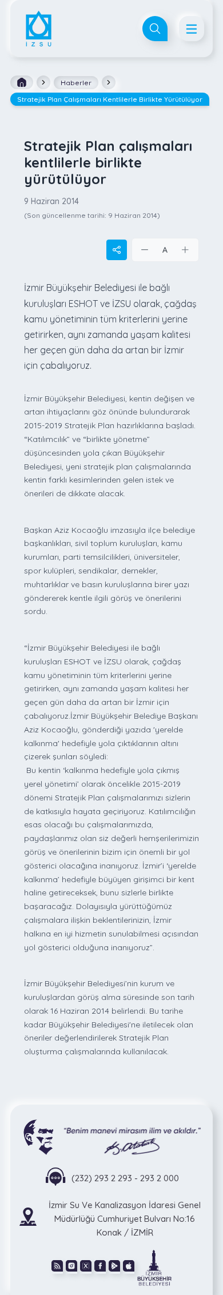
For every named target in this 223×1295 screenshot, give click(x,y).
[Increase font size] (185, 250)
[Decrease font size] (145, 250)
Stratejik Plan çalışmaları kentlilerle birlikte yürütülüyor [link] (109, 99)
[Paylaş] (116, 250)
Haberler (76, 82)
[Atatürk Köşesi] (111, 1136)
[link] (154, 1267)
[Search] (155, 28)
